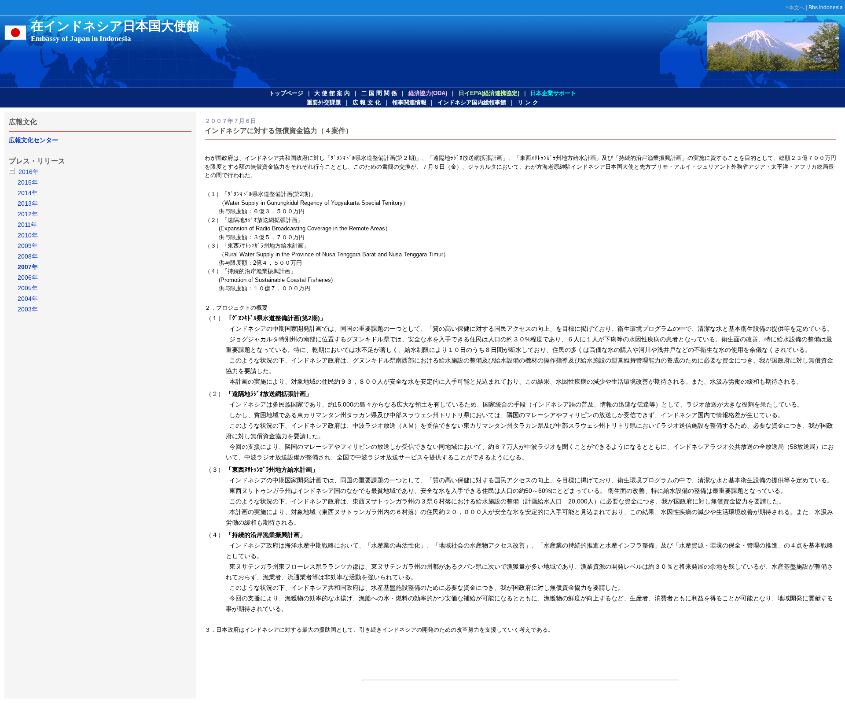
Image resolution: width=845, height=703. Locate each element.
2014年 (28, 192)
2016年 (28, 171)
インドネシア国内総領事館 (471, 102)
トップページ (286, 93)
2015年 (28, 182)
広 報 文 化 (367, 102)
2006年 (28, 277)
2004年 (28, 298)
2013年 (28, 203)
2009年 (28, 245)
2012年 (28, 214)
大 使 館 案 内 (332, 93)
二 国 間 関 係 (379, 93)
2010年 (28, 235)
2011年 (27, 224)
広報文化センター (33, 140)
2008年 (28, 256)
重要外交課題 (324, 102)
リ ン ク (528, 102)
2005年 (28, 288)
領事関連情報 (409, 102)
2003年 (28, 309)
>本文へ (795, 7)
